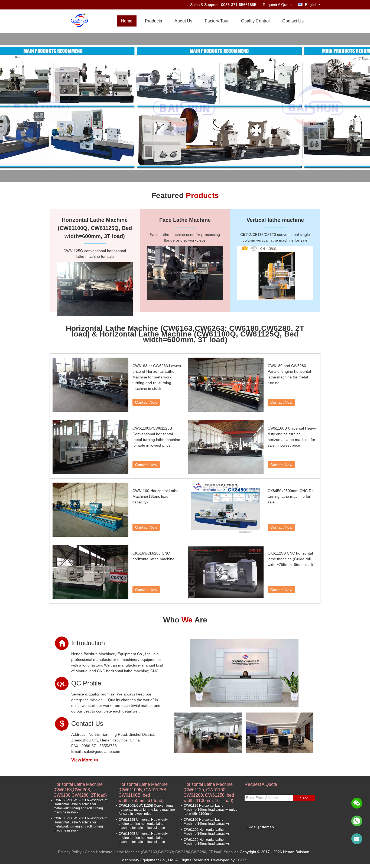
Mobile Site (257, 834)
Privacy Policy (70, 852)
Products (153, 21)
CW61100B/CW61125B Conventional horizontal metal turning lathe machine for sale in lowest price (156, 436)
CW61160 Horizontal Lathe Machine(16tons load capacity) (155, 496)
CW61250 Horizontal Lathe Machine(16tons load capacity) (206, 842)
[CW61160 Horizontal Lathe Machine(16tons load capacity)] (90, 510)
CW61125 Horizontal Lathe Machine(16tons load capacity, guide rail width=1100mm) (211, 810)
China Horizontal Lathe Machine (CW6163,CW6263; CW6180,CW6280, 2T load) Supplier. (162, 852)
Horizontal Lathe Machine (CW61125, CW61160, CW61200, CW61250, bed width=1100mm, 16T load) (208, 787)
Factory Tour (217, 21)
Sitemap (267, 827)
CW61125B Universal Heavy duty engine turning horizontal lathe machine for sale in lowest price (143, 824)
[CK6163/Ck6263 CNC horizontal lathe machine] (90, 572)
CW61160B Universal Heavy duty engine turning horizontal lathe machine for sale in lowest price (292, 436)
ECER (241, 860)
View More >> (84, 760)
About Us (183, 21)
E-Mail (251, 827)
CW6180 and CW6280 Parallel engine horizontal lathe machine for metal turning (289, 374)
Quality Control (255, 21)
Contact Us (293, 21)
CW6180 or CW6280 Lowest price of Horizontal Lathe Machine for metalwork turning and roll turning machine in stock (80, 824)
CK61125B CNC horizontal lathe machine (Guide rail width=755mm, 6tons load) (290, 559)
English (311, 4)
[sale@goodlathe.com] (356, 839)
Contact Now (146, 402)
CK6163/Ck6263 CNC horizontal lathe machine (153, 556)
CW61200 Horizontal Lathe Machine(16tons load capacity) (206, 832)
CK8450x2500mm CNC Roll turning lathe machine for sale (291, 496)
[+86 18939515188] (356, 821)
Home (126, 21)
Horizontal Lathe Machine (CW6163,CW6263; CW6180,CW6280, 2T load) (80, 787)
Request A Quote (277, 4)
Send (304, 798)
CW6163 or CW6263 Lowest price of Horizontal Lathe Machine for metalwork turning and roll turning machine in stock (156, 377)
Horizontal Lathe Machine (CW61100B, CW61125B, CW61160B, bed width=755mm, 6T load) (143, 787)
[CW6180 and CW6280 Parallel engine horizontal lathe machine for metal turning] (226, 385)
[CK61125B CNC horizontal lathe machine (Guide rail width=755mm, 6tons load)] (226, 572)
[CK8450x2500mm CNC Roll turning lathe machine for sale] (226, 510)
